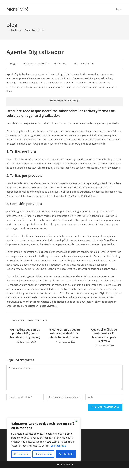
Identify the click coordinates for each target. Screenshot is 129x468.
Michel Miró (17, 9)
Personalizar (21, 454)
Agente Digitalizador (35, 30)
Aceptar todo (66, 454)
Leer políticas (58, 445)
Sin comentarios (83, 63)
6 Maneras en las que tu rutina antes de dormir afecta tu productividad (64, 333)
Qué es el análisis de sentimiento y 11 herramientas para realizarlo (104, 335)
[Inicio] (7, 30)
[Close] (77, 421)
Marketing (60, 63)
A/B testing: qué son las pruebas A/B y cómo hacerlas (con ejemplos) (25, 333)
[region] (44, 439)
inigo (13, 63)
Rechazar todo (43, 454)
